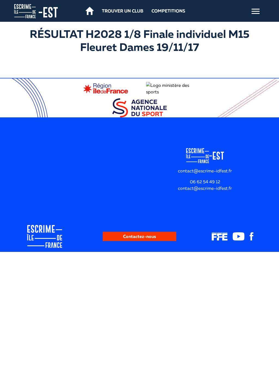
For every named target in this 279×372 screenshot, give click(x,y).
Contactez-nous (139, 236)
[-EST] (25, 10)
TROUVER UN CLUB (122, 11)
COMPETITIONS (168, 11)
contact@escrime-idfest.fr (205, 188)
